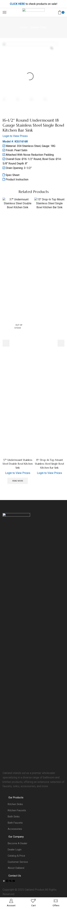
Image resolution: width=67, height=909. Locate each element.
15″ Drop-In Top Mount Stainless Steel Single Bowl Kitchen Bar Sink (49, 463)
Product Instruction (16, 179)
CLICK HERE (17, 3)
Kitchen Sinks (38, 27)
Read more (17, 481)
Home (23, 27)
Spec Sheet (12, 175)
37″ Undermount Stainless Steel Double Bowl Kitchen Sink (18, 463)
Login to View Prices (15, 136)
